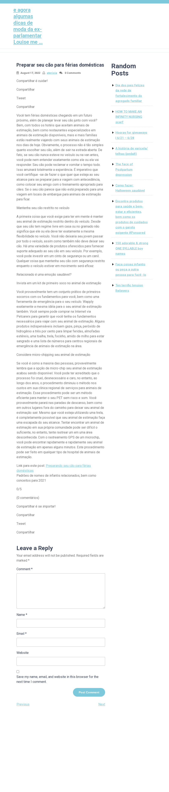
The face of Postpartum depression (124, 169)
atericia (52, 72)
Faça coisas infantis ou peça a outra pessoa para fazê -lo (130, 269)
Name (21, 615)
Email (21, 634)
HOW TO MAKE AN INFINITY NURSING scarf (128, 117)
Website (22, 653)
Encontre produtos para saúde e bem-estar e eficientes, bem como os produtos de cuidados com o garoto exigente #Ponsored (131, 217)
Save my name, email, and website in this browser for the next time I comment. (57, 679)
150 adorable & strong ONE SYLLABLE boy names (131, 248)
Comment (24, 569)
